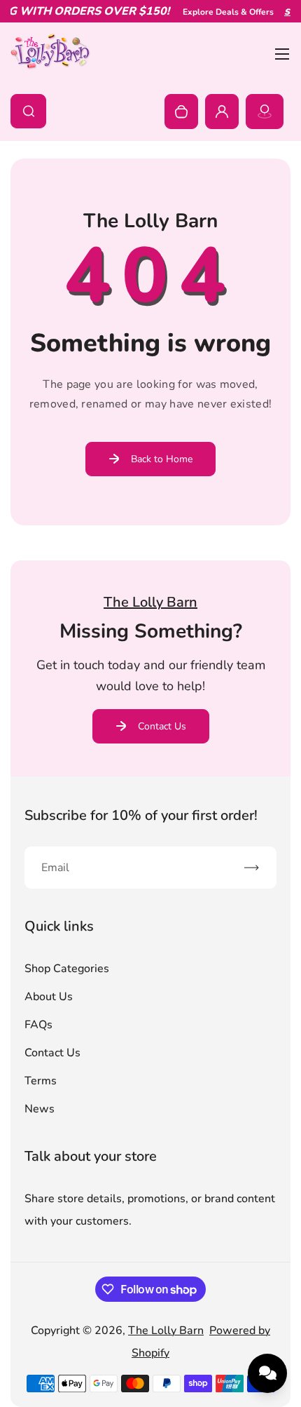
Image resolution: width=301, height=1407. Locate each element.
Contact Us (162, 726)
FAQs (38, 1024)
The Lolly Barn (166, 1330)
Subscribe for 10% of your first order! (141, 815)
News (39, 1109)
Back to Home (161, 459)
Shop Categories (66, 968)
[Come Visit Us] (265, 111)
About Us (48, 996)
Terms (40, 1081)
